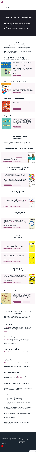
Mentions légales (22, 441)
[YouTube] (2, 446)
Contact (20, 438)
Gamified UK (19, 377)
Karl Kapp (8, 176)
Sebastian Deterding (8, 351)
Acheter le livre (17, 161)
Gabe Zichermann (19, 157)
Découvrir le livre (17, 75)
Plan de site (21, 442)
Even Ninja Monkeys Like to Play (16, 376)
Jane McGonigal (13, 277)
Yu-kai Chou (12, 221)
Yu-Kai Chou (6, 327)
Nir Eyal (11, 245)
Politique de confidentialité (23, 439)
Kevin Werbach (20, 200)
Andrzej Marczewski (8, 374)
